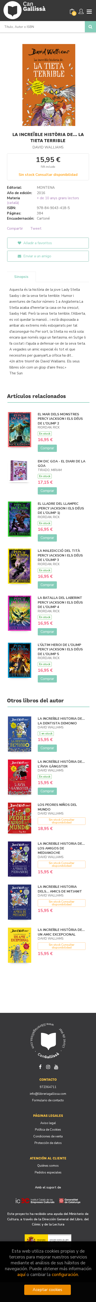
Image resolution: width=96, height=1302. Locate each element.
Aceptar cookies (47, 1289)
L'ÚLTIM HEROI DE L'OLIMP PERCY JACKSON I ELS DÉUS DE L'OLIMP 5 (60, 649)
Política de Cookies (48, 1130)
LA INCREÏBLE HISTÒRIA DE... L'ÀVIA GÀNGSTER (61, 764)
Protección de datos (48, 1143)
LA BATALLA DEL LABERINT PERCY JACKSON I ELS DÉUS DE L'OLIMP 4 (60, 602)
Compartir (15, 228)
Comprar (47, 448)
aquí (21, 1275)
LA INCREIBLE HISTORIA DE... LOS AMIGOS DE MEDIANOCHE (61, 848)
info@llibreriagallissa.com (48, 1094)
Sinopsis (21, 276)
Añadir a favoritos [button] (37, 243)
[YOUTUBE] (55, 1066)
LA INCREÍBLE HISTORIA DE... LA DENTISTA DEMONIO (61, 721)
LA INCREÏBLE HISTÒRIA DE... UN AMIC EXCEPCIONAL (61, 932)
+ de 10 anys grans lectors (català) (43, 200)
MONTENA (46, 187)
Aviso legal (48, 1123)
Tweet (35, 228)
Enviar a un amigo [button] (36, 256)
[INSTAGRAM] (48, 1066)
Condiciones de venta (48, 1136)
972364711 (48, 1087)
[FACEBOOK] (40, 1066)
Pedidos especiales (48, 1172)
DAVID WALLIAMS (48, 147)
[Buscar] (90, 26)
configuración (65, 1275)
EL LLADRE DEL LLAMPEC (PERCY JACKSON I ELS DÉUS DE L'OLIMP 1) (61, 508)
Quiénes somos (48, 1166)
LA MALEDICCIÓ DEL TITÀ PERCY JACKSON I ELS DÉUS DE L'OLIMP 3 (60, 555)
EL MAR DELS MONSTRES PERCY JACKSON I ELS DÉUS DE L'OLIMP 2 (60, 419)
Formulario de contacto (48, 1100)
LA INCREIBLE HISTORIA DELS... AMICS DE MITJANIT (60, 889)
